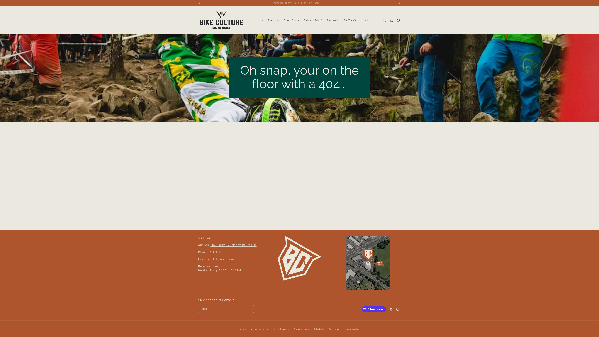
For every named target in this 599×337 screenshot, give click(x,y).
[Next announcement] (399, 3)
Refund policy (319, 329)
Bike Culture (252, 329)
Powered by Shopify (266, 329)
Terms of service (336, 329)
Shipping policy (352, 329)
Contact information (302, 329)
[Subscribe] (250, 309)
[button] (274, 20)
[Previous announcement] (199, 3)
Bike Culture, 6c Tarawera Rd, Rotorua (233, 245)
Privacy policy (284, 329)
